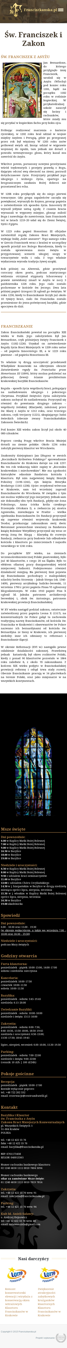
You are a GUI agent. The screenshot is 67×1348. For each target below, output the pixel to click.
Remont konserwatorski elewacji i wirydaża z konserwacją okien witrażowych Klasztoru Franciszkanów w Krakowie (16, 1302)
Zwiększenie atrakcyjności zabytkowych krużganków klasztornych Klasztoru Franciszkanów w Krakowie (46, 1302)
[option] (17, 1291)
